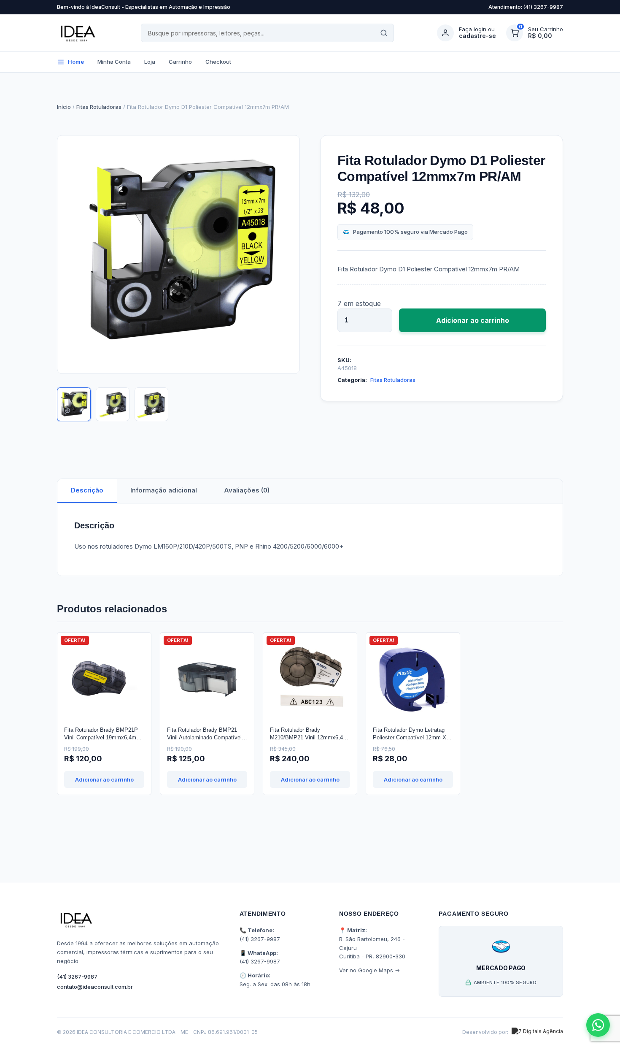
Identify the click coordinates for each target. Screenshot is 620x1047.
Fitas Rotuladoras (98, 106)
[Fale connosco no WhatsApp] (598, 1025)
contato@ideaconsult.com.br (95, 986)
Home (76, 61)
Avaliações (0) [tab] (247, 490)
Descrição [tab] (87, 490)
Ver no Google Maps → (369, 970)
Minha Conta (114, 61)
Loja (149, 61)
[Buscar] (384, 33)
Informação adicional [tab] (163, 490)
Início (64, 106)
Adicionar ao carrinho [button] (104, 779)
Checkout (218, 61)
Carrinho (180, 61)
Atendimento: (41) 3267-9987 (525, 7)
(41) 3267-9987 (77, 976)
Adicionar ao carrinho (472, 320)
